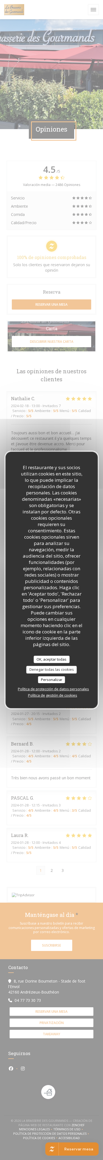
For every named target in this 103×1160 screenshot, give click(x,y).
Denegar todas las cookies (51, 669)
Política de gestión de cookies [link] (52, 695)
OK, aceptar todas (51, 659)
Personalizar (51, 679)
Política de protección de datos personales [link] (53, 688)
